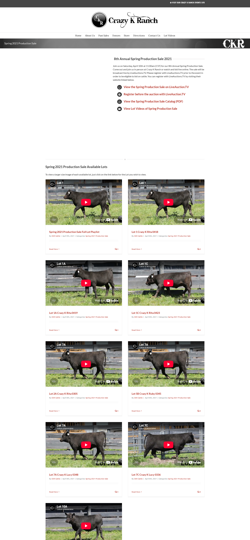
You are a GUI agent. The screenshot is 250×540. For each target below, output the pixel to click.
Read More (53, 249)
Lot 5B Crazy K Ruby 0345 (146, 393)
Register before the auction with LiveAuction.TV (154, 94)
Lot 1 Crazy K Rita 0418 (145, 231)
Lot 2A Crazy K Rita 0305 (63, 393)
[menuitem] (80, 35)
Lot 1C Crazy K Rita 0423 (146, 312)
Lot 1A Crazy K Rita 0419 (63, 312)
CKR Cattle (56, 236)
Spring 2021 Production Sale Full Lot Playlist (74, 231)
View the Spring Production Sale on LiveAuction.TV (156, 87)
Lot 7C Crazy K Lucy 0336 (146, 474)
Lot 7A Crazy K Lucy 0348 (63, 474)
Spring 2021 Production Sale (97, 236)
